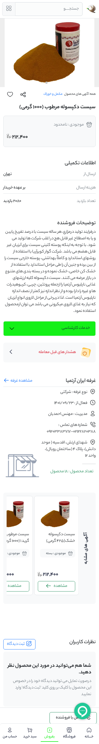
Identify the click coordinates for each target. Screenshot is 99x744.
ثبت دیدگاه (16, 644)
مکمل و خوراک (52, 94)
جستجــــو (71, 9)
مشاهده (74, 586)
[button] (52, 83)
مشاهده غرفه (21, 381)
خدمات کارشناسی (76, 328)
